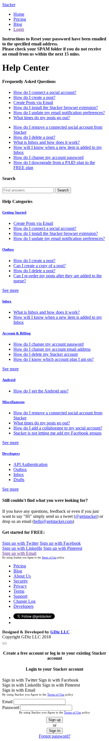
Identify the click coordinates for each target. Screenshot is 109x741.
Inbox (6, 301)
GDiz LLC (60, 632)
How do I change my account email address (52, 349)
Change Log (24, 601)
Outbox (8, 249)
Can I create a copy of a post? (39, 265)
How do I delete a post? (34, 137)
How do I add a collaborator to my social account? (57, 428)
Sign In (54, 731)
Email (7, 701)
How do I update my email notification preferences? (59, 112)
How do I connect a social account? (44, 92)
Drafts (18, 479)
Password (10, 707)
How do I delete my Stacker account (45, 354)
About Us (22, 576)
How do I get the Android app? (40, 391)
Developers (11, 453)
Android (8, 380)
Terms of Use (49, 557)
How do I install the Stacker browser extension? (55, 107)
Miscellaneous (13, 402)
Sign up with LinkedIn (22, 548)
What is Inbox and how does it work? (46, 142)
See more (10, 290)
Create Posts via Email (33, 102)
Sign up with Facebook (60, 543)
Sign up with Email (19, 553)
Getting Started (14, 212)
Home (18, 14)
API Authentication (30, 464)
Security (20, 581)
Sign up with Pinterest (62, 548)
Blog (17, 24)
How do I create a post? (34, 97)
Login (18, 29)
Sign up (54, 720)
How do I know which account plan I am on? (53, 359)
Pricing (19, 19)
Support (20, 596)
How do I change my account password (48, 157)
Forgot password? (54, 736)
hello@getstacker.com (53, 521)
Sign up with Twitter (20, 543)
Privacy (20, 586)
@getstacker (86, 516)
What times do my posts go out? (41, 117)
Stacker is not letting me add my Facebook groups (57, 433)
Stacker (8, 4)
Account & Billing (16, 333)
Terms (18, 591)
